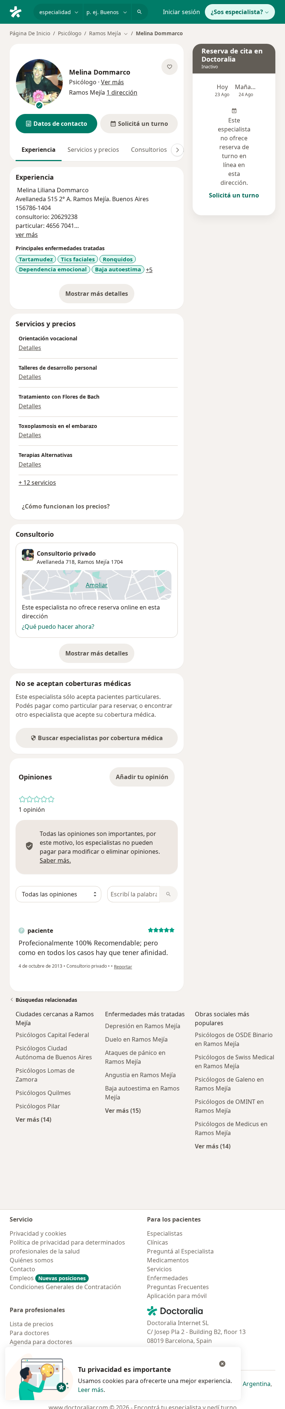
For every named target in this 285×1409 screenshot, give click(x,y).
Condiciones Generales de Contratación (65, 1287)
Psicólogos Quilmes (43, 1093)
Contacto (22, 1269)
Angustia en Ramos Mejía (140, 1075)
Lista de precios (31, 1324)
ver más (27, 235)
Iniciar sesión (181, 12)
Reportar (123, 967)
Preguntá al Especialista (180, 1251)
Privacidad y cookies (38, 1233)
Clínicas (157, 1242)
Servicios (159, 1269)
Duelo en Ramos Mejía (136, 1039)
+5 (149, 270)
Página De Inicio (30, 33)
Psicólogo (69, 33)
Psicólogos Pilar (38, 1106)
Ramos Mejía (93, 561)
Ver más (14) (33, 1119)
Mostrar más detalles (99, 296)
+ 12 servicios (37, 482)
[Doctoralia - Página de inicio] (18, 11)
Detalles (30, 348)
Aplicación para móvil (177, 1296)
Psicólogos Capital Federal (52, 1035)
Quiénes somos (31, 1260)
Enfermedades (167, 1278)
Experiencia (39, 150)
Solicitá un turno (234, 195)
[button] (56, 123)
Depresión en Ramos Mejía (142, 1026)
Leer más (91, 1390)
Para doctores (29, 1333)
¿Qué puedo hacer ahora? (58, 626)
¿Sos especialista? (237, 12)
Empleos (48, 1278)
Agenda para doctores (41, 1342)
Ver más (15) (123, 1110)
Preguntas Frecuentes (178, 1287)
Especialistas (165, 1233)
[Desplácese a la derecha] (177, 150)
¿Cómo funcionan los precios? (66, 506)
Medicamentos (168, 1260)
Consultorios (149, 150)
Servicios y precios (93, 150)
